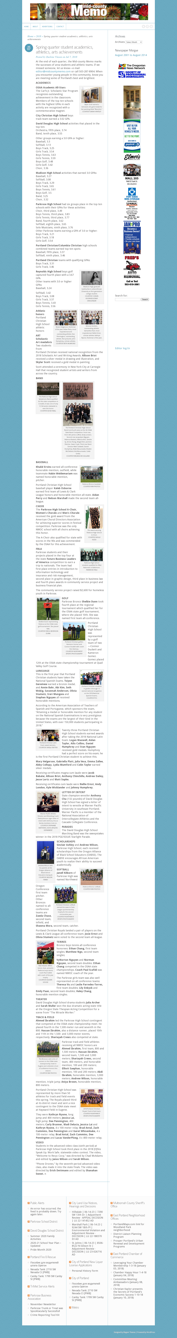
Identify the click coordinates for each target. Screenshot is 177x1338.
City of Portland (80, 1278)
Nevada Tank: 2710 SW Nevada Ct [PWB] (43, 1271)
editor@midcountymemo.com (53, 71)
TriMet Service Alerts (42, 1286)
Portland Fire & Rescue (43, 1257)
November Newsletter (43, 1304)
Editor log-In (122, 348)
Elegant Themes (129, 1332)
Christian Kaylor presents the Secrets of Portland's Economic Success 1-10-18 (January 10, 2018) (128, 1293)
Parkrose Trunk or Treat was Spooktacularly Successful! (46, 1310)
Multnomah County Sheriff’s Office (128, 1204)
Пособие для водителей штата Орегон (44, 1264)
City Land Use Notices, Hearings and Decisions (83, 1204)
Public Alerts (37, 1203)
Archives (120, 41)
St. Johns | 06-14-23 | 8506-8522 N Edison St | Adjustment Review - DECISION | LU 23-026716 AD (87, 1248)
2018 (38, 36)
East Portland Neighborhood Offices (128, 1217)
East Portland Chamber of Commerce (126, 1255)
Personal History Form (85, 1270)
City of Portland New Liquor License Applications (86, 1263)
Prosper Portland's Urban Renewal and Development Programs (128, 1243)
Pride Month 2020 (40, 1249)
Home (30, 36)
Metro (75, 1307)
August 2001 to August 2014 (131, 55)
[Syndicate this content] (29, 1203)
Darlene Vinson (54, 56)
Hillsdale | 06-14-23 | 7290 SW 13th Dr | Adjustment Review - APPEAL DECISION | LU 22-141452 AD (87, 1216)
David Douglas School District (46, 1230)
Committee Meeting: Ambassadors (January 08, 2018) (128, 1282)
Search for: (121, 295)
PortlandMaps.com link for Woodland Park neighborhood (128, 1227)
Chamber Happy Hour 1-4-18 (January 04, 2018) (129, 1274)
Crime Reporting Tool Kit (44, 1314)
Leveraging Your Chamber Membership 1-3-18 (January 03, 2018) (129, 1265)
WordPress (150, 1332)
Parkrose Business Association (39, 1297)
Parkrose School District (43, 1221)
